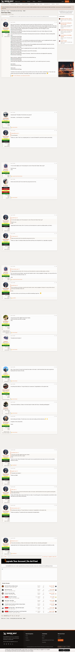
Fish (61, 21)
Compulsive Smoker (51, 608)
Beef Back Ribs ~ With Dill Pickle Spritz (16, 607)
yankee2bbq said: (14, 133)
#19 (56, 505)
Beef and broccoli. (8, 589)
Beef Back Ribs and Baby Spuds (11, 586)
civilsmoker (7, 587)
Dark (69, 646)
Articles (28, 1)
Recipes (43, 635)
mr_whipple (7, 601)
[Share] (55, 22)
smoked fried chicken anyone (66, 29)
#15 (56, 416)
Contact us (27, 640)
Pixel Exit (51, 646)
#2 (56, 112)
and (17, 176)
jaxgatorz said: (14, 471)
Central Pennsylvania (5, 399)
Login (59, 635)
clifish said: (13, 489)
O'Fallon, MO (7, 413)
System (60, 646)
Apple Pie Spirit (64, 40)
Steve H (6, 590)
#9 (56, 282)
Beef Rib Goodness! (13, 596)
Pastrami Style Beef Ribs (10, 593)
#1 (56, 22)
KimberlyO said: (14, 540)
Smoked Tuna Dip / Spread (66, 18)
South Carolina (6, 36)
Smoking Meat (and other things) (48, 640)
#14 (56, 402)
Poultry (62, 38)
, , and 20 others (21, 75)
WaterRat (52, 605)
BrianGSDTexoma (51, 590)
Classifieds (44, 642)
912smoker (52, 587)
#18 (56, 486)
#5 (56, 179)
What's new (17, 1)
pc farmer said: (14, 236)
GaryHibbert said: (14, 452)
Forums (24, 1)
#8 (56, 266)
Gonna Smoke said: (14, 269)
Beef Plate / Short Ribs (9, 600)
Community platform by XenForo (36, 646)
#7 (56, 233)
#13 (56, 384)
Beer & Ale (63, 43)
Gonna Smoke (4, 14)
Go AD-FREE (60, 640)
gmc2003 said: (14, 217)
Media (34, 1)
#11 (56, 335)
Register (59, 637)
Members (39, 1)
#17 (56, 468)
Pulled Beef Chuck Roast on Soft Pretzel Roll (17, 611)
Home (27, 635)
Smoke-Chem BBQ (8, 598)
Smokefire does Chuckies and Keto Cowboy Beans (15, 604)
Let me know (58, 7)
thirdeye (6, 608)
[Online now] (5, 183)
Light (64, 646)
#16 (56, 449)
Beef (16, 587)
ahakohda (52, 594)
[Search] (72, 1)
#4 (56, 163)
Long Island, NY (6, 381)
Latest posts (62, 16)
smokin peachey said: (15, 508)
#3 (56, 130)
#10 (56, 315)
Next (5, 19)
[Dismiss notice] (72, 7)
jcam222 (6, 605)
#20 (56, 538)
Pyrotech (6, 594)
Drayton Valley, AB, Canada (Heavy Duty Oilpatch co (5, 331)
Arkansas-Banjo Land (5, 127)
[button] (21, 1)
